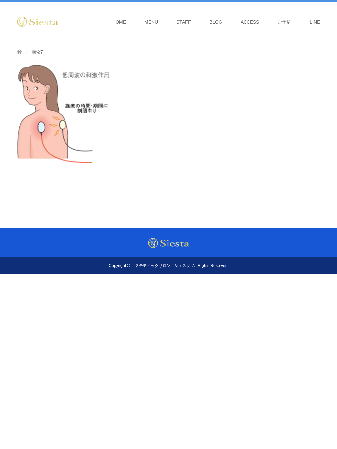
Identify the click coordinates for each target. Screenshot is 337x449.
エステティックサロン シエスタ (160, 265)
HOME (119, 22)
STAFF (183, 22)
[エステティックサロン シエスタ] (37, 22)
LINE (315, 22)
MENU (151, 22)
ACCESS (250, 22)
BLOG (215, 22)
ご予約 (284, 22)
